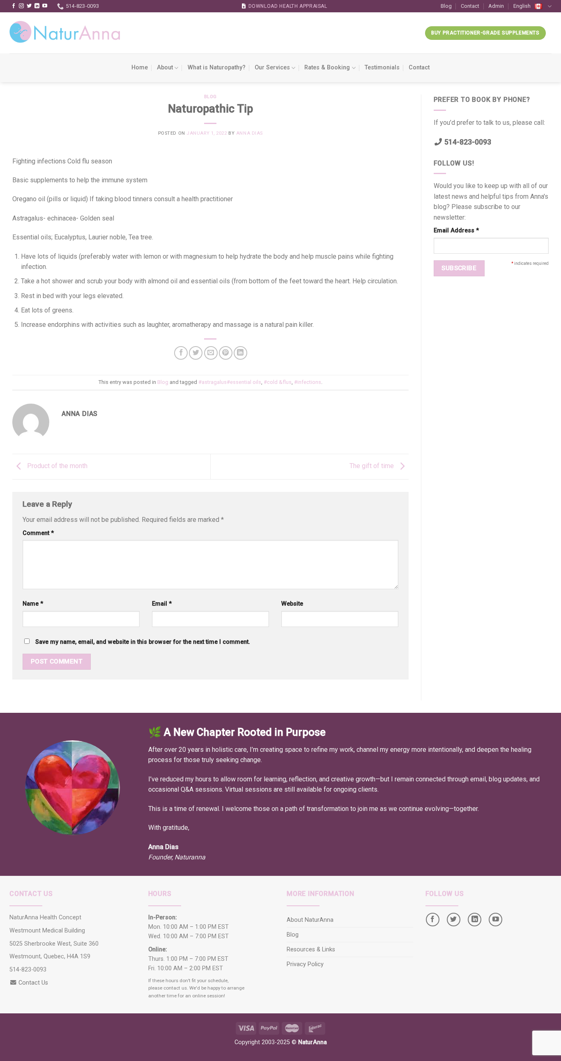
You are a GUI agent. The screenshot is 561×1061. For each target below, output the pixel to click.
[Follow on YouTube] (44, 6)
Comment (38, 533)
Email (162, 603)
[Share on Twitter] (195, 353)
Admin (496, 6)
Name (33, 603)
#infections (307, 382)
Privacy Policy (305, 964)
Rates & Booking (327, 67)
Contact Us (33, 982)
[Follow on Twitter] (29, 6)
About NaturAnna (310, 919)
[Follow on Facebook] (13, 6)
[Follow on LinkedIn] (36, 6)
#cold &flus (278, 382)
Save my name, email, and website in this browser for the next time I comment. (142, 641)
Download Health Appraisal (287, 6)
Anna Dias (249, 133)
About (165, 67)
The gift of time (372, 466)
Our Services (272, 67)
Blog (446, 6)
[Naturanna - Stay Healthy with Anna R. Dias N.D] (65, 33)
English (522, 6)
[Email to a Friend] (211, 353)
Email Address (456, 230)
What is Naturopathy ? (217, 67)
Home (139, 67)
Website (292, 603)
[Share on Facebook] (181, 353)
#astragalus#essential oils (229, 382)
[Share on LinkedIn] (240, 353)
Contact (470, 6)
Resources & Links (311, 949)
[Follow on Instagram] (21, 6)
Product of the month (56, 466)
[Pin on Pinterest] (225, 353)
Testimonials (382, 67)
